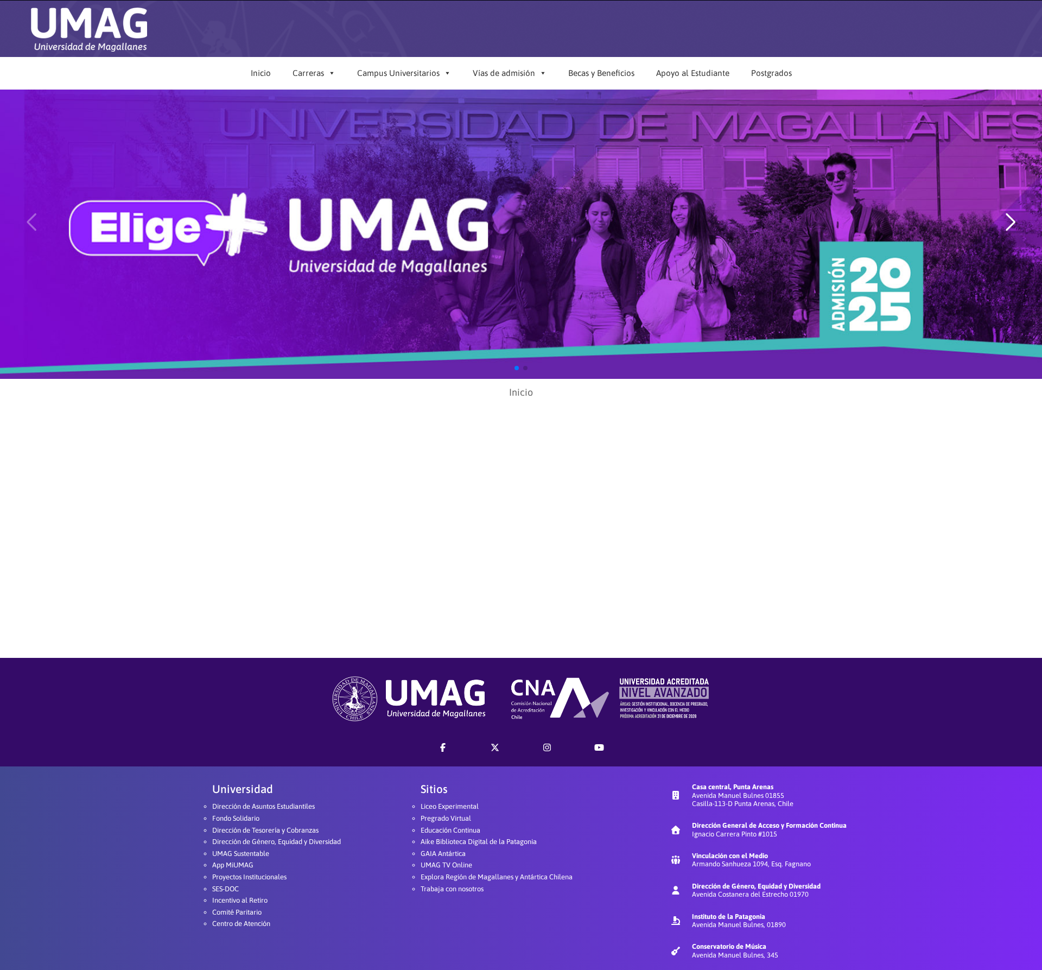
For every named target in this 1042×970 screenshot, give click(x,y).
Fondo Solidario (235, 818)
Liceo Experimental (450, 806)
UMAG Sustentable (240, 853)
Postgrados (771, 73)
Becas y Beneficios (601, 73)
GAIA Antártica (443, 853)
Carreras (308, 73)
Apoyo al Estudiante (692, 73)
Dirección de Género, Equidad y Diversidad (276, 842)
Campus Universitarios (398, 73)
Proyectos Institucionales (249, 877)
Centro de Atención (241, 924)
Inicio (261, 73)
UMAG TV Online (446, 865)
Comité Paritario (237, 912)
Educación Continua (450, 830)
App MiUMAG (232, 865)
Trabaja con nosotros (452, 889)
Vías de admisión (504, 73)
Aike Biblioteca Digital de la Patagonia (479, 842)
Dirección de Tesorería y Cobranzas (265, 830)
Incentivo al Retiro (240, 900)
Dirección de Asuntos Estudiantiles (263, 806)
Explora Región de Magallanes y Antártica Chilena (497, 877)
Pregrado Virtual (446, 818)
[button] (516, 368)
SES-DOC (225, 889)
